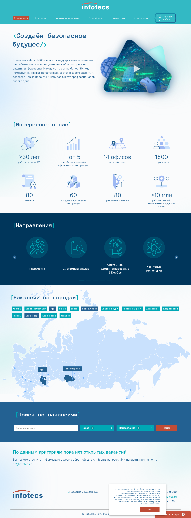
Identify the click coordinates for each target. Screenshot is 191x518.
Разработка (96, 18)
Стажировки (141, 18)
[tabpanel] (37, 255)
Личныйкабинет (168, 17)
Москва (17, 308)
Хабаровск (152, 308)
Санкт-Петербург (36, 308)
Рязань (17, 315)
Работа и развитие (67, 18)
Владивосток (170, 308)
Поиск (166, 428)
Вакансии (41, 18)
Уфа (53, 308)
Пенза (62, 308)
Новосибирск (89, 308)
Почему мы (118, 18)
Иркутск (65, 315)
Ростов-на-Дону (132, 308)
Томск (74, 308)
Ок (150, 509)
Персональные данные (83, 492)
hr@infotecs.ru (23, 464)
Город (88, 428)
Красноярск (49, 315)
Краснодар (32, 315)
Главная (21, 18)
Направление (129, 428)
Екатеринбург (110, 308)
